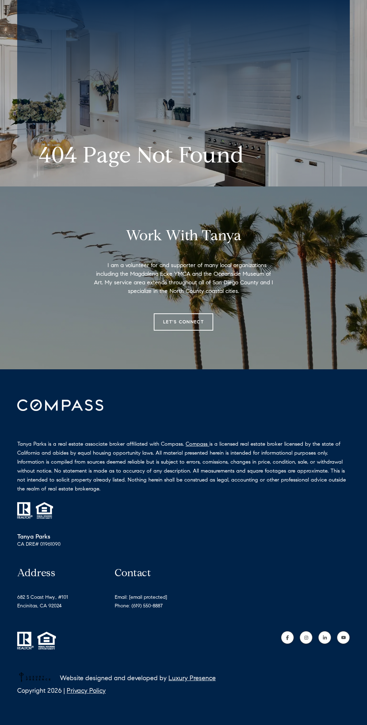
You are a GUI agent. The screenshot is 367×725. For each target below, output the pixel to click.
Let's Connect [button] (183, 322)
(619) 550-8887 (147, 606)
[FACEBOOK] (287, 637)
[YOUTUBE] (343, 637)
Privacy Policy (86, 691)
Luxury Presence (192, 678)
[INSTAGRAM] (306, 637)
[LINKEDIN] (324, 637)
